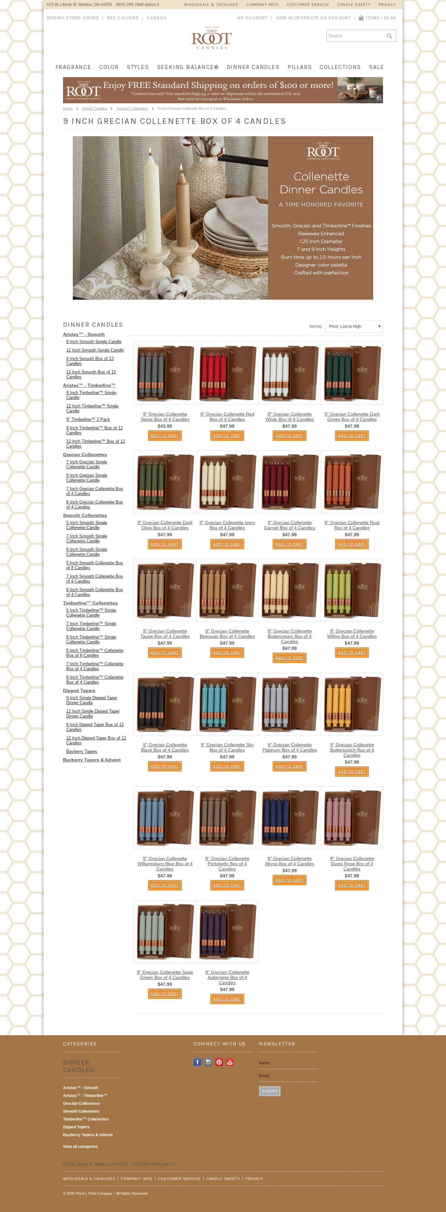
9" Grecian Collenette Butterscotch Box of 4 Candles (352, 750)
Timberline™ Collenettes (90, 603)
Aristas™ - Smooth (84, 334)
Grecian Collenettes (132, 108)
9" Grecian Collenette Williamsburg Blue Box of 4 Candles (165, 864)
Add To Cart (165, 435)
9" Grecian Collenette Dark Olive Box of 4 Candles (165, 525)
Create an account (326, 18)
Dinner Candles (253, 67)
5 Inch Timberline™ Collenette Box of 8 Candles (94, 653)
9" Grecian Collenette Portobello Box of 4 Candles (227, 864)
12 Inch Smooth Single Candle (95, 350)
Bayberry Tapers (81, 751)
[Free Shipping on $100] (223, 101)
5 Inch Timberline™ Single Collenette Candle (91, 613)
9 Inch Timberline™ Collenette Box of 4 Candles (94, 680)
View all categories (80, 1146)
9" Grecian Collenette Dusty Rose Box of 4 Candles (352, 864)
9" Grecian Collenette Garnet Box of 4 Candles (289, 525)
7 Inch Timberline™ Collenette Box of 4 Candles (94, 666)
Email (264, 1075)
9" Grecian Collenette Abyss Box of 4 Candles (289, 861)
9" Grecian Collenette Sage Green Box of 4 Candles (165, 975)
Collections (340, 67)
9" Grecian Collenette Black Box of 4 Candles (165, 747)
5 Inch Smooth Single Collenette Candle (86, 525)
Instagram (208, 1062)
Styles (138, 67)
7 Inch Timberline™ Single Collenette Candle (91, 626)
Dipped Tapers (79, 690)
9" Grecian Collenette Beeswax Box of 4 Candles (227, 633)
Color (109, 67)
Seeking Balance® (188, 67)
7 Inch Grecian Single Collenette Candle (86, 464)
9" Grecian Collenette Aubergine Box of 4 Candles (227, 977)
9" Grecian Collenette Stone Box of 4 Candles (165, 416)
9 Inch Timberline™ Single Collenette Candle (91, 639)
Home (67, 108)
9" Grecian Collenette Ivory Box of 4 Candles (227, 525)
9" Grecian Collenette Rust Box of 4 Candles (352, 525)
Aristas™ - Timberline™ (89, 385)
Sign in (284, 18)
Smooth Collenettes (85, 515)
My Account (252, 18)
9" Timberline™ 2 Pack (88, 419)
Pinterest (219, 1062)
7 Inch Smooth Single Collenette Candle (86, 538)
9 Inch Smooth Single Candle (93, 341)
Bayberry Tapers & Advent (92, 759)
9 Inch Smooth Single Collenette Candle (86, 552)
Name (264, 1063)
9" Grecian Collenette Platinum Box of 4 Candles (290, 747)
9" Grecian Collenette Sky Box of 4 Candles (227, 747)
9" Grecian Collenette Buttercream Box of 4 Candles (290, 636)
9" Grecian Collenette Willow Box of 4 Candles (352, 633)
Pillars (300, 67)
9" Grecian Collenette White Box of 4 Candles (289, 416)
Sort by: (316, 326)
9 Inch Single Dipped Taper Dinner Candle (91, 700)
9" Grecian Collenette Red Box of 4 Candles (227, 416)
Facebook (198, 1062)
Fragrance (73, 67)
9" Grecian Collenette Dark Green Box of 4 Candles (352, 416)
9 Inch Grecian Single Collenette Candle (86, 478)
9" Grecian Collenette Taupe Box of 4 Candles (165, 633)
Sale (376, 67)
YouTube (230, 1062)
